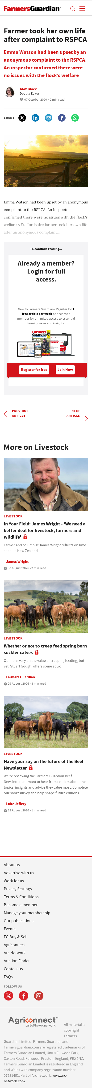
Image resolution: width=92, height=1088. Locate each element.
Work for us (14, 881)
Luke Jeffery (16, 803)
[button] (72, 8)
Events (10, 929)
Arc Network (15, 953)
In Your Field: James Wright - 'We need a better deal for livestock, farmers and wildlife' (45, 530)
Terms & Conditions (21, 897)
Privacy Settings (18, 889)
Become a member (21, 905)
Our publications (18, 921)
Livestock (13, 516)
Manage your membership (27, 913)
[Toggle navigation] (80, 8)
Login (46, 296)
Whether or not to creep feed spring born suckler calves (45, 649)
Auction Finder (17, 961)
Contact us (13, 969)
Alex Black (28, 89)
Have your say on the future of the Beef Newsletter (44, 764)
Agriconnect (14, 945)
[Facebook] (23, 996)
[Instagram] (38, 996)
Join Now (65, 369)
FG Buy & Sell (16, 937)
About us (12, 865)
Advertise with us (19, 873)
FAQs (8, 977)
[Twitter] (8, 996)
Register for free (34, 369)
